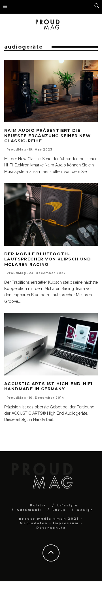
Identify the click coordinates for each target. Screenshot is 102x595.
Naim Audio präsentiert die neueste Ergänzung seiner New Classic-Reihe (47, 135)
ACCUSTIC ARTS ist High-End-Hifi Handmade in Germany (48, 386)
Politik (38, 505)
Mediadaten (34, 523)
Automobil (29, 510)
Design (85, 510)
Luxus (59, 510)
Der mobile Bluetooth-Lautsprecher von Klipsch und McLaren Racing (47, 259)
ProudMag (16, 149)
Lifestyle (67, 505)
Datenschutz (51, 528)
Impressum (66, 523)
